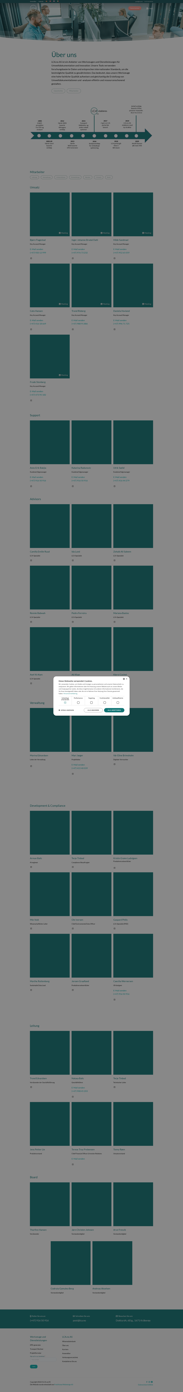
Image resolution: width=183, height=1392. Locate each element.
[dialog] (91, 696)
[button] (66, 710)
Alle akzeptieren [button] (114, 710)
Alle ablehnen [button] (93, 710)
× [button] (126, 679)
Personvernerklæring (70, 693)
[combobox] (124, 679)
